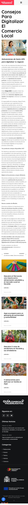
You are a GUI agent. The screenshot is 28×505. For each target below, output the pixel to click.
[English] (3, 503)
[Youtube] (11, 415)
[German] (6, 503)
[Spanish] (7, 503)
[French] (4, 503)
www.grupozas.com (7, 247)
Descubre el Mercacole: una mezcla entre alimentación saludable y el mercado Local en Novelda (14, 280)
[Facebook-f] (3, 415)
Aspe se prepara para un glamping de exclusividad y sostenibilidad (14, 315)
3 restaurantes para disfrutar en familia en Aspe (13, 382)
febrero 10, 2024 (7, 435)
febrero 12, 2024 (7, 425)
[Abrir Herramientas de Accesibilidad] (3, 499)
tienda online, (19, 110)
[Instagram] (7, 415)
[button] (14, 500)
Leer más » (6, 287)
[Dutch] (2, 503)
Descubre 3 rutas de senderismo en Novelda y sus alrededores (14, 348)
